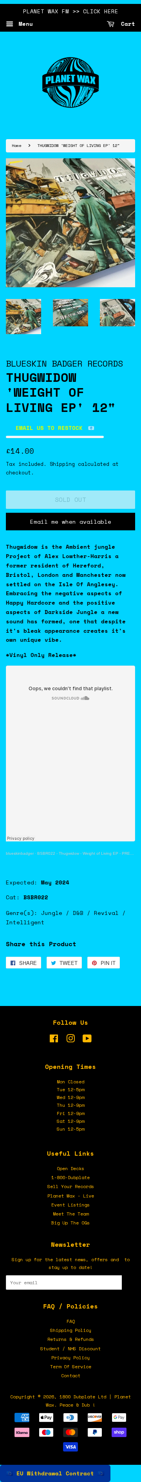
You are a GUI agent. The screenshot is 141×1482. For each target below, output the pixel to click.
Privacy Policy (70, 1357)
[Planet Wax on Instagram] (70, 1040)
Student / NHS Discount (70, 1348)
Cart (126, 24)
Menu (24, 24)
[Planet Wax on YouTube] (87, 1040)
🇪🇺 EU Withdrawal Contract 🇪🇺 (55, 1473)
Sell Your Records (70, 1186)
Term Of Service (70, 1366)
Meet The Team (71, 1213)
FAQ (71, 1321)
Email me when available (70, 521)
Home (16, 145)
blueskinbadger (20, 853)
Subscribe (128, 1282)
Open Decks (70, 1168)
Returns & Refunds (70, 1339)
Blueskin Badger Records (64, 363)
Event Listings (70, 1204)
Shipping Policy (70, 1330)
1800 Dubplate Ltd (83, 1396)
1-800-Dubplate (70, 1177)
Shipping (62, 464)
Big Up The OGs (70, 1222)
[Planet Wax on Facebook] (53, 1040)
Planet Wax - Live (70, 1195)
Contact (70, 1375)
